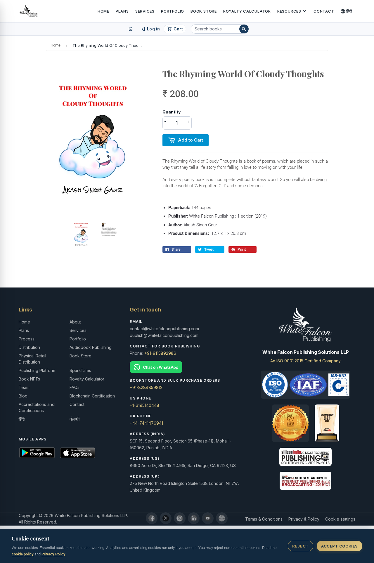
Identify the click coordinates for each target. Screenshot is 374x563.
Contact (324, 11)
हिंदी (346, 11)
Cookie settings (340, 518)
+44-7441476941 (146, 423)
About (75, 321)
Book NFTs (29, 378)
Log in (150, 29)
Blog (23, 395)
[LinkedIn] (194, 518)
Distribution (29, 347)
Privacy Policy (53, 554)
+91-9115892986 (160, 353)
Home (103, 11)
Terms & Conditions (264, 518)
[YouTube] (208, 518)
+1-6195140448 (144, 405)
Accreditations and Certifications (37, 407)
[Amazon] (222, 518)
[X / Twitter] (166, 518)
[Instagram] (180, 518)
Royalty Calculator (247, 11)
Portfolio (172, 11)
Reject (300, 546)
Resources (292, 11)
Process (26, 338)
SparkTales (80, 370)
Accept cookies (339, 546)
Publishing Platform (37, 370)
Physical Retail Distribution (32, 358)
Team (24, 387)
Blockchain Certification (92, 395)
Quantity (171, 111)
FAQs (74, 387)
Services (145, 11)
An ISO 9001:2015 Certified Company (305, 360)
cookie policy (23, 554)
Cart (175, 29)
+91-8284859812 (146, 387)
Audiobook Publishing (91, 347)
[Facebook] (151, 518)
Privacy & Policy (303, 518)
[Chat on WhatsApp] (187, 367)
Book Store (204, 11)
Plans (122, 11)
